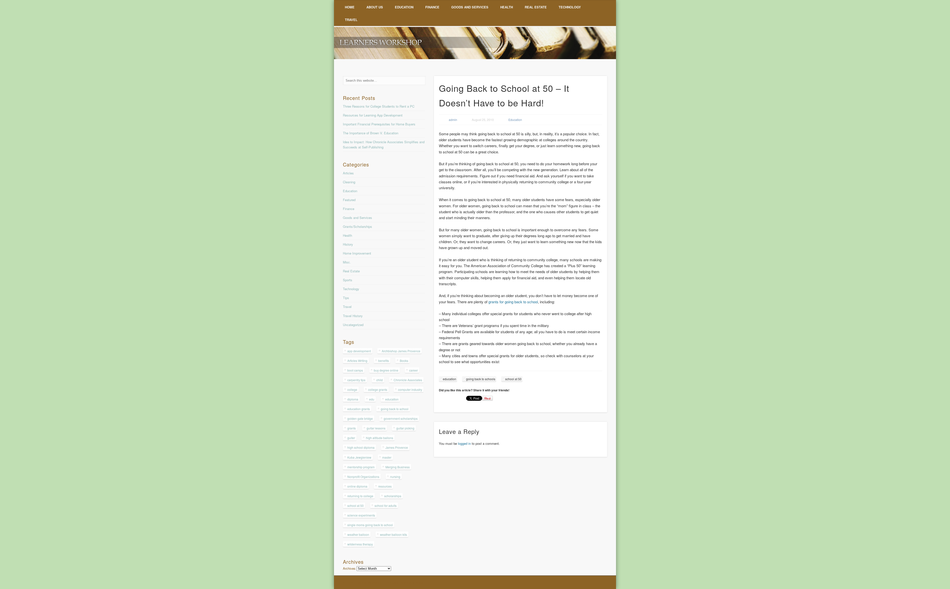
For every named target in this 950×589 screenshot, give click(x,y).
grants (351, 428)
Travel (351, 19)
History (348, 244)
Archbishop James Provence (401, 351)
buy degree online (386, 370)
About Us (374, 7)
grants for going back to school (513, 301)
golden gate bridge (360, 418)
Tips (346, 297)
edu (371, 399)
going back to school (394, 409)
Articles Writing (357, 360)
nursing (395, 476)
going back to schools (480, 379)
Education (404, 7)
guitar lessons (376, 428)
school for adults (386, 505)
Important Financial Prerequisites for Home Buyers (379, 124)
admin (453, 120)
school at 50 (513, 379)
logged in (464, 443)
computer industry (410, 389)
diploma (352, 399)
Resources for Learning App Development (373, 115)
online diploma (357, 486)
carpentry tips (356, 380)
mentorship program (361, 467)
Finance (432, 7)
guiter (351, 438)
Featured (349, 199)
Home (350, 7)
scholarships (392, 496)
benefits (383, 360)
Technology (570, 7)
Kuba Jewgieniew (359, 457)
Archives (349, 568)
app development (359, 351)
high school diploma (361, 447)
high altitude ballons (379, 438)
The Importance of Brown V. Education (370, 133)
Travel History (353, 315)
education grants (358, 409)
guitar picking (405, 428)
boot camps (355, 370)
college (352, 389)
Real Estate (536, 7)
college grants (377, 389)
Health (506, 7)
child (379, 380)
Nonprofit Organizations (363, 476)
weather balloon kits (393, 534)
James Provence (396, 447)
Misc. (347, 262)
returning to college (360, 496)
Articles (348, 173)
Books (404, 360)
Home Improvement (357, 253)
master (386, 457)
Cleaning (349, 182)
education (449, 379)
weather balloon (358, 534)
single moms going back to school (370, 525)
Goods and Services (469, 7)
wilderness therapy (360, 544)
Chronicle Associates (408, 380)
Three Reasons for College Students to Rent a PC (378, 106)
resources (385, 486)
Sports (347, 280)
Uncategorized (353, 324)
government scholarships (401, 418)
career (413, 370)
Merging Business (397, 467)
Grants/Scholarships (357, 226)
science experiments (361, 515)
